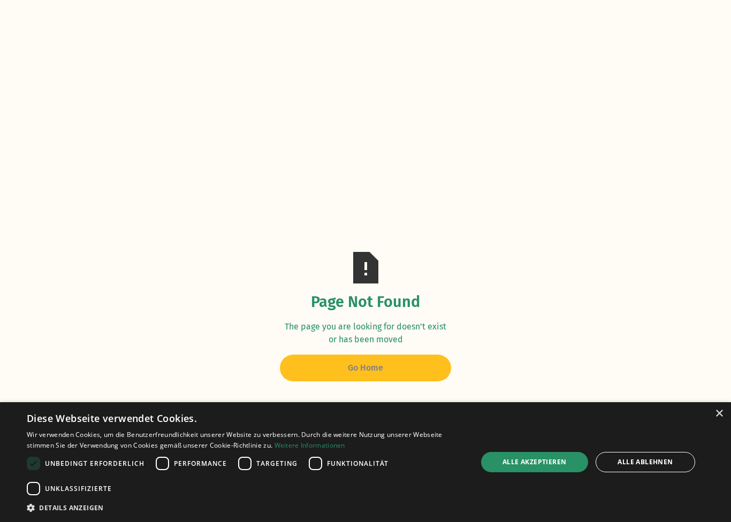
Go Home (365, 368)
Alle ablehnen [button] (645, 461)
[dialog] (365, 462)
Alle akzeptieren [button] (534, 461)
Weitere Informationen (310, 445)
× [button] (719, 414)
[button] (245, 507)
